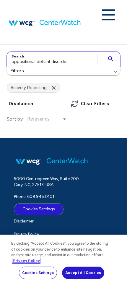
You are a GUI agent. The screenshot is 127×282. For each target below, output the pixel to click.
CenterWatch (44, 22)
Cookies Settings (38, 209)
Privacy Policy (26, 234)
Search (18, 56)
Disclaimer (24, 221)
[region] (63, 258)
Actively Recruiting (29, 87)
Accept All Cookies (83, 272)
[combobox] (51, 59)
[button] (63, 70)
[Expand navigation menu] (108, 15)
